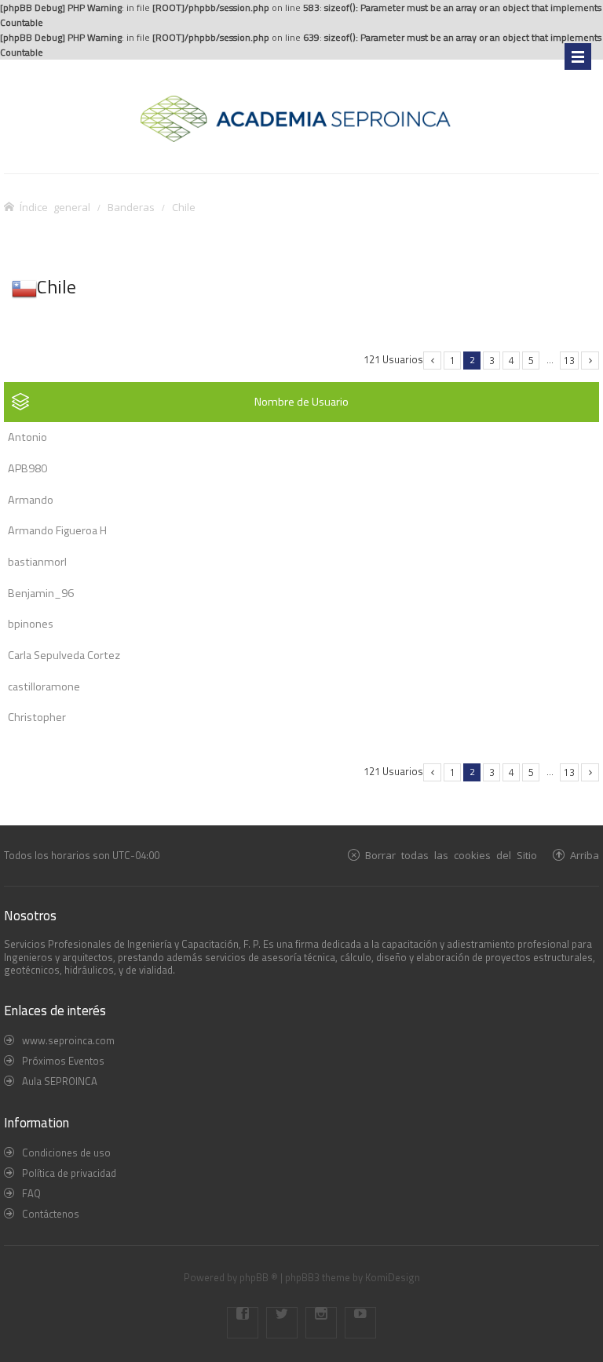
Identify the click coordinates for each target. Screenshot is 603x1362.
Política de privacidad (69, 1173)
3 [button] (492, 360)
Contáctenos (50, 1214)
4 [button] (511, 360)
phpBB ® (258, 1277)
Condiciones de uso (66, 1152)
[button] (432, 360)
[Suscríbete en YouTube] (360, 1322)
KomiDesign (392, 1277)
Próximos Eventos (63, 1061)
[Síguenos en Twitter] (282, 1322)
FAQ (31, 1193)
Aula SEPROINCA (59, 1081)
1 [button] (452, 360)
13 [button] (569, 360)
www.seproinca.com (68, 1040)
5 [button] (531, 360)
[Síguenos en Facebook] (242, 1322)
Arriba (584, 855)
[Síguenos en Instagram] (321, 1322)
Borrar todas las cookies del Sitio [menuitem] (451, 855)
